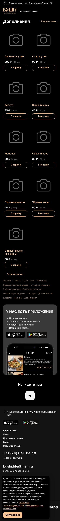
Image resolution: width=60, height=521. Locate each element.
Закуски (7, 280)
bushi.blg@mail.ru (18, 466)
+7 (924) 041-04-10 (29, 11)
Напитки (18, 298)
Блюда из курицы (11, 289)
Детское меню (45, 293)
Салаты (16, 280)
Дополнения (30, 298)
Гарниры (32, 293)
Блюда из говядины (40, 285)
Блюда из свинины (32, 289)
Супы (25, 280)
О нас (6, 442)
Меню (6, 434)
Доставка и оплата (13, 438)
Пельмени (41, 280)
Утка (32, 280)
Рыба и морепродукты (14, 293)
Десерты (7, 298)
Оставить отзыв (11, 446)
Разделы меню (49, 21)
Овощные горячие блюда (15, 285)
